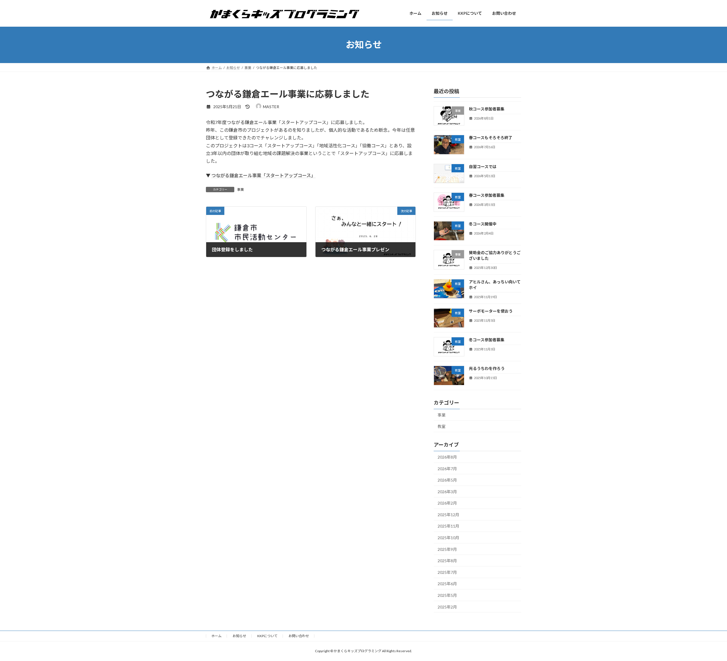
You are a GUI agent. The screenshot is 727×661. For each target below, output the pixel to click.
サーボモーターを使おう (491, 310)
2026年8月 (447, 457)
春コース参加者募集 (486, 195)
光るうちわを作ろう (487, 368)
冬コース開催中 (482, 223)
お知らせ (239, 636)
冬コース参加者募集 (486, 339)
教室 (442, 426)
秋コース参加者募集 (486, 108)
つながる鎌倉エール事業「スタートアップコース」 (263, 175)
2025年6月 (447, 583)
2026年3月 (447, 491)
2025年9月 (447, 549)
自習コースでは (482, 166)
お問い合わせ (299, 636)
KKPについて (267, 636)
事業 (240, 189)
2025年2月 (447, 606)
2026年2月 (447, 503)
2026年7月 (447, 468)
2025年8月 (447, 560)
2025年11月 (448, 526)
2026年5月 (447, 480)
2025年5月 (447, 595)
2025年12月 (448, 514)
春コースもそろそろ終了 (490, 137)
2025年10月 (448, 537)
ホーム (216, 636)
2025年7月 (447, 572)
